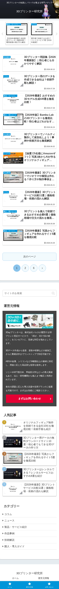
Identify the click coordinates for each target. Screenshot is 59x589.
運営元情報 (43, 578)
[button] (53, 293)
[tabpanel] (19, 33)
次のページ (29, 256)
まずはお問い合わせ (29, 398)
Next (56, 34)
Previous (2, 34)
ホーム (15, 578)
